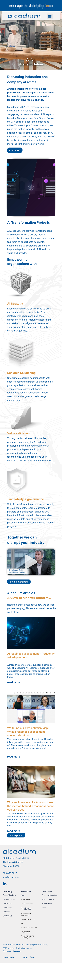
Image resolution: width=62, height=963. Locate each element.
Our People (7, 907)
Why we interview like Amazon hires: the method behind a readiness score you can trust (30, 806)
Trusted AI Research (29, 927)
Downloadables (27, 903)
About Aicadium (9, 895)
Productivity (47, 903)
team (26, 114)
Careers (6, 912)
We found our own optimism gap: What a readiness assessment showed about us (28, 731)
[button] (50, 16)
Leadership (7, 903)
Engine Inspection (28, 919)
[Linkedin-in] (5, 884)
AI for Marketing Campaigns (27, 937)
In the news (25, 899)
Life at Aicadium (9, 899)
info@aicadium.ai (11, 877)
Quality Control (48, 899)
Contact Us (7, 916)
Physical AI (25, 932)
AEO (22, 923)
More (44, 907)
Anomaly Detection (49, 895)
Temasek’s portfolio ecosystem (31, 125)
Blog (22, 895)
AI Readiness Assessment (26, 914)
